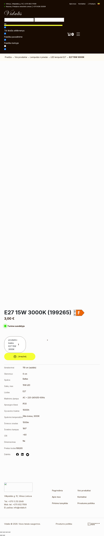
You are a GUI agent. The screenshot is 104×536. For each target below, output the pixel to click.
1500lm (26, 422)
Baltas (25, 379)
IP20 (25, 404)
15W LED (26, 385)
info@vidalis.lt (20, 507)
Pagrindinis (57, 490)
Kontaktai (81, 4)
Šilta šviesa (27, 416)
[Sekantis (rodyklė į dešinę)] (4, 535)
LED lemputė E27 (58, 57)
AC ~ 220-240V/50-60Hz (34, 398)
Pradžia (8, 57)
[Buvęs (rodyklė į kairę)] (1, 535)
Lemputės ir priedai (39, 57)
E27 (24, 391)
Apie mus (72, 4)
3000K (37, 416)
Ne (24, 441)
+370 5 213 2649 (16, 501)
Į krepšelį (22, 356)
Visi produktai (21, 57)
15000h (26, 410)
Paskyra (92, 4)
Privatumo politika (86, 503)
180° (25, 428)
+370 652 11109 (20, 504)
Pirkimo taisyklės (60, 503)
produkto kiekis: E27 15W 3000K (12, 344)
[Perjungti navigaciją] (78, 34)
